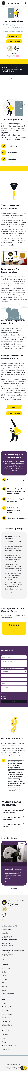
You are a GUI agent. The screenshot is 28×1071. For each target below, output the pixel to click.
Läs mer (7, 882)
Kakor (14, 1057)
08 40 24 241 (6, 955)
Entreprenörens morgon (13, 869)
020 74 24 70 (14, 3)
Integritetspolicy (14, 1061)
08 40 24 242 (7, 947)
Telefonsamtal (5, 696)
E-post (4, 698)
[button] (25, 3)
